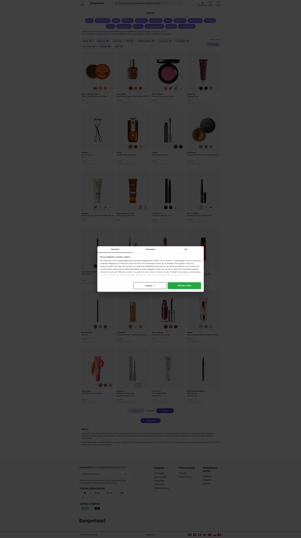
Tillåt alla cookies (184, 286)
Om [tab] (186, 249)
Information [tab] (150, 249)
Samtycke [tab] (115, 249)
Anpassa (148, 286)
